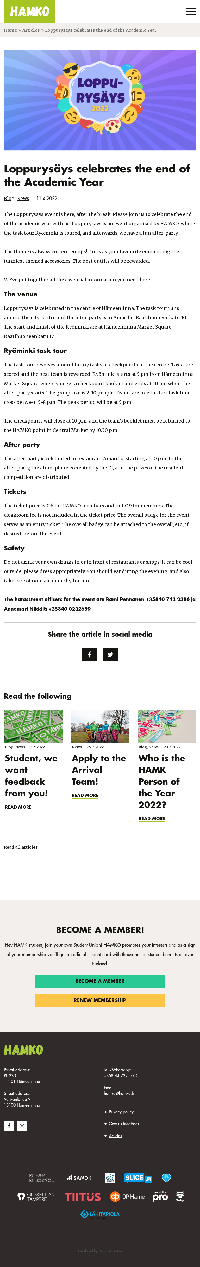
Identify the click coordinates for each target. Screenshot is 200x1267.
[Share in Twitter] (110, 654)
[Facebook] (9, 1126)
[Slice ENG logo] (138, 1178)
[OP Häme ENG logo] (127, 1197)
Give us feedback (124, 1124)
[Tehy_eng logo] (180, 1197)
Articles (31, 30)
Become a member (100, 981)
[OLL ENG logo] (110, 1178)
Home (10, 30)
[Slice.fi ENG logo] (166, 1178)
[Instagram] (22, 1126)
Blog (9, 198)
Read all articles (21, 847)
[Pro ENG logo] (160, 1197)
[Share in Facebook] (89, 654)
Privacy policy (121, 1112)
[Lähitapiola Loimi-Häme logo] (100, 1214)
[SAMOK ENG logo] (80, 1178)
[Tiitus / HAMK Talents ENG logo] (83, 1197)
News (23, 198)
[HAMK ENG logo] (41, 1178)
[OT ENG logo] (35, 1197)
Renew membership (100, 1000)
